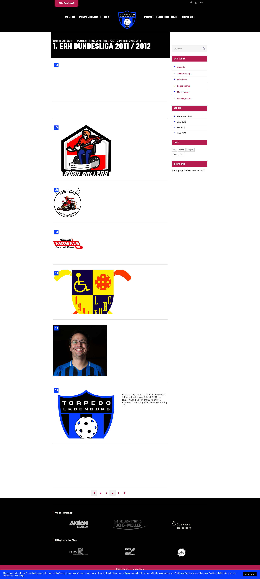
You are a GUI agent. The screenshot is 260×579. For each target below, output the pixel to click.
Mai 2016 (181, 127)
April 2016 (181, 133)
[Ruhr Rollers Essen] (86, 150)
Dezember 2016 (184, 116)
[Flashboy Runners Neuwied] (85, 79)
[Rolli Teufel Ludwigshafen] (67, 202)
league (190, 150)
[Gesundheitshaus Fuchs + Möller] (130, 525)
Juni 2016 (181, 122)
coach (181, 150)
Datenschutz (123, 569)
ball (174, 150)
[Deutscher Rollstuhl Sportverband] (78, 551)
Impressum (138, 569)
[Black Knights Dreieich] (93, 292)
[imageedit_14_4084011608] (181, 525)
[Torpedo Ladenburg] (85, 412)
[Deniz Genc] (80, 350)
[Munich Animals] (68, 244)
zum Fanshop (66, 3)
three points (178, 154)
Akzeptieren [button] (250, 574)
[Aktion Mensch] (78, 524)
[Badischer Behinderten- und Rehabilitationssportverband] (130, 551)
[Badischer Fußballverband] (181, 552)
